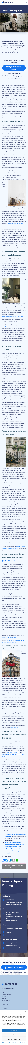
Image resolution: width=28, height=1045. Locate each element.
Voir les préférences (14, 1039)
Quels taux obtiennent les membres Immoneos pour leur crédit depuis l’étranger (14, 845)
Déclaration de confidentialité (18, 1042)
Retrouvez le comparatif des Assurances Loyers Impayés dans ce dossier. (15, 851)
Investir (3, 8)
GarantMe (16, 633)
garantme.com (8, 560)
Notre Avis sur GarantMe (9, 637)
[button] (25, 1012)
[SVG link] (7, 2)
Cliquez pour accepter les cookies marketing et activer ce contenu (14, 866)
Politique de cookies (6, 1042)
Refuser (14, 1035)
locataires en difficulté (13, 752)
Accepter (14, 1030)
